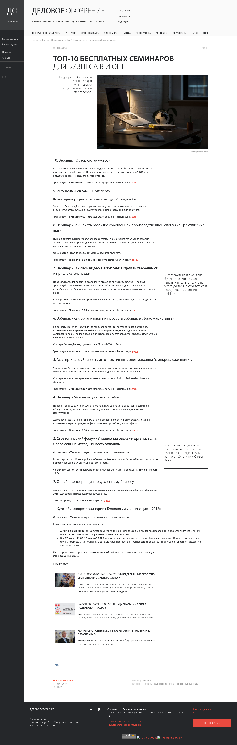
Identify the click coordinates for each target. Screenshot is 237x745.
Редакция (123, 21)
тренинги (169, 683)
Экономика (111, 32)
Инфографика (143, 32)
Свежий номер (10, 38)
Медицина (162, 32)
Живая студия (10, 44)
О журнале (124, 10)
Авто (195, 32)
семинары (159, 683)
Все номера (124, 16)
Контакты (198, 712)
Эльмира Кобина (64, 680)
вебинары (147, 683)
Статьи (6, 57)
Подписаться (212, 723)
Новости (7, 52)
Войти (5, 77)
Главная (36, 39)
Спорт (206, 32)
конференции (183, 683)
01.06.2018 (62, 47)
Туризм (127, 32)
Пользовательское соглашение (124, 724)
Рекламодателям (202, 709)
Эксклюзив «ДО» (90, 32)
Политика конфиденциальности (124, 721)
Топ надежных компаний (46, 32)
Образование (180, 32)
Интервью (70, 32)
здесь (133, 182)
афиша (194, 683)
